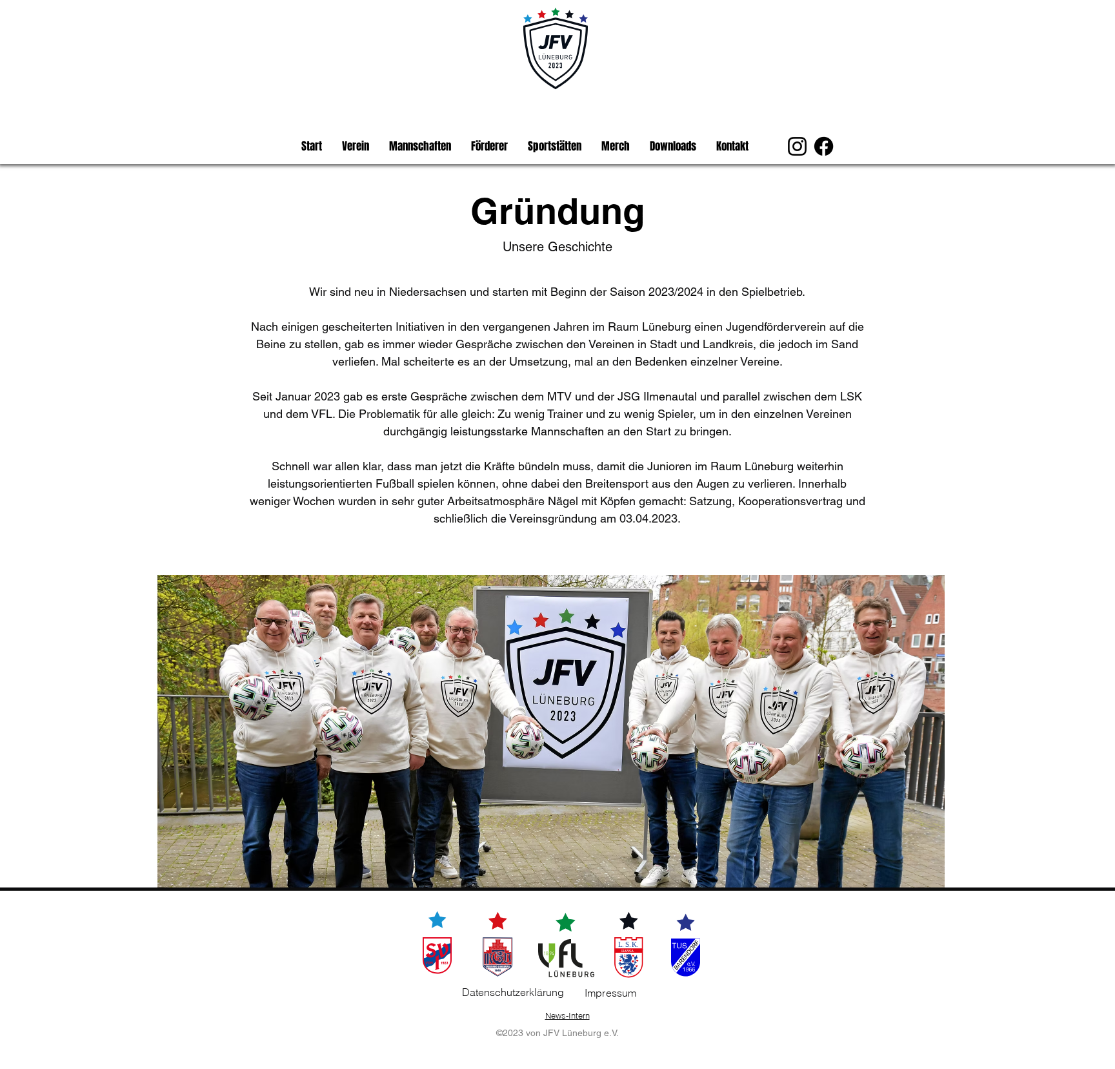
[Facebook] (823, 146)
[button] (355, 146)
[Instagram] (797, 146)
